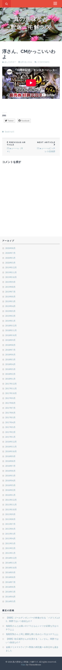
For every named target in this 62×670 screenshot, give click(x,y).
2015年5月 (10, 533)
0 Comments (43, 62)
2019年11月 (11, 272)
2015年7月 (10, 524)
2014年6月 (10, 586)
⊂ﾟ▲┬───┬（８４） (16, 147)
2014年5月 (10, 591)
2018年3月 (10, 369)
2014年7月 (10, 582)
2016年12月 (11, 441)
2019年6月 (10, 296)
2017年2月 (10, 432)
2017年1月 (10, 436)
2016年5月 (10, 475)
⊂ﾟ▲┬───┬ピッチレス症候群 (46, 147)
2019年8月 (10, 286)
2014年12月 (11, 557)
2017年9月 (10, 398)
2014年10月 (11, 567)
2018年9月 (10, 340)
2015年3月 (10, 543)
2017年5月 (10, 417)
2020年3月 (10, 262)
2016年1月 (10, 495)
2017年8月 (10, 402)
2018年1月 (10, 378)
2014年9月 (10, 572)
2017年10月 (11, 393)
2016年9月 (10, 456)
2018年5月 (10, 359)
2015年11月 (11, 504)
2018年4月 (10, 364)
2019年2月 (10, 315)
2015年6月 (10, 528)
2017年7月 (10, 407)
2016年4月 (10, 480)
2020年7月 (10, 252)
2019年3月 (10, 311)
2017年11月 (11, 388)
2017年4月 (10, 422)
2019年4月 (10, 306)
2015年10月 (11, 509)
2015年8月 (10, 519)
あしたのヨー (10, 62)
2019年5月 (10, 301)
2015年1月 (10, 553)
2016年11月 (11, 446)
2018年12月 (11, 325)
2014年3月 (10, 601)
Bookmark (9, 132)
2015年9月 (10, 514)
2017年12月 (11, 383)
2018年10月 (11, 335)
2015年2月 (10, 548)
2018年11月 (11, 330)
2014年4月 (10, 596)
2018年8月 (10, 345)
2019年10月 (11, 277)
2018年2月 (10, 374)
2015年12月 (11, 499)
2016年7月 (10, 465)
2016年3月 (10, 485)
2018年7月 (10, 349)
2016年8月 (10, 461)
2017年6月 (10, 412)
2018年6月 (10, 354)
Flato (23, 664)
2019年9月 (10, 281)
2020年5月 (10, 257)
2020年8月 (10, 248)
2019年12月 (11, 267)
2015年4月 (10, 538)
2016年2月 (10, 490)
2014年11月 (11, 562)
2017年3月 (10, 427)
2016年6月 (10, 470)
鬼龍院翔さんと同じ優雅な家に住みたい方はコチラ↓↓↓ (32, 634)
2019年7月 (10, 291)
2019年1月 (10, 320)
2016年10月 (11, 451)
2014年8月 (10, 577)
